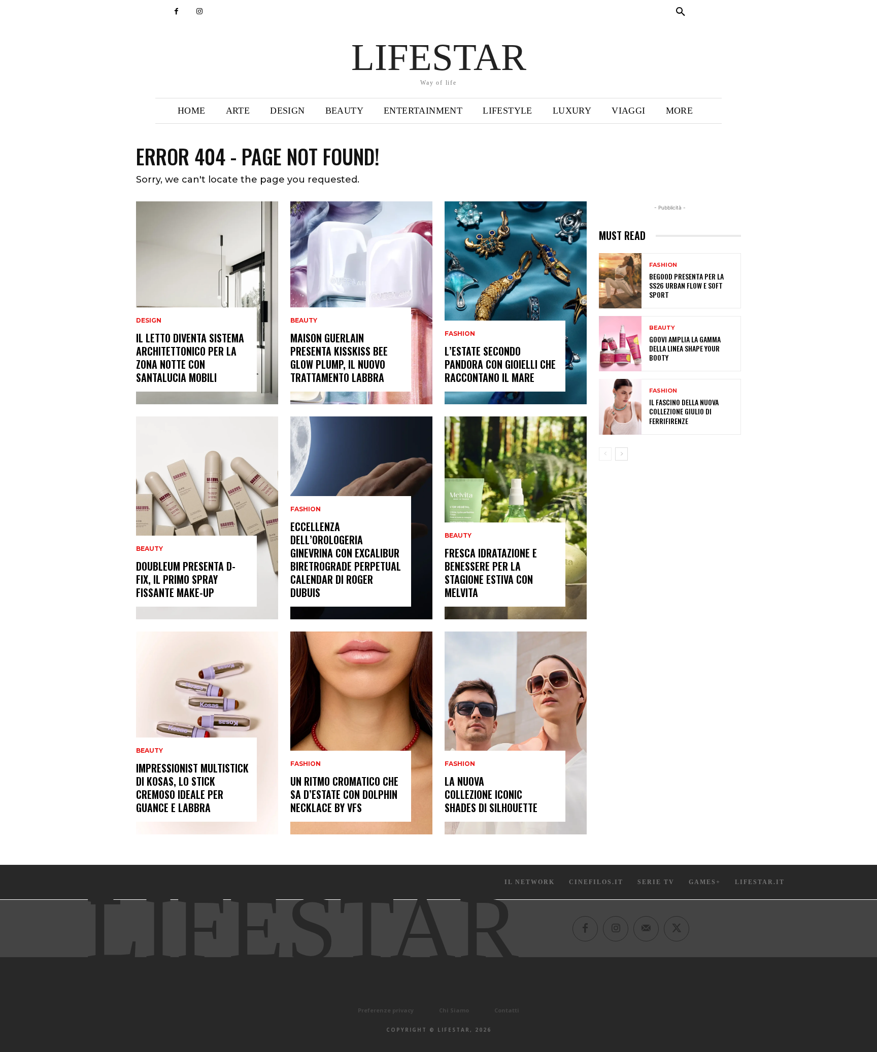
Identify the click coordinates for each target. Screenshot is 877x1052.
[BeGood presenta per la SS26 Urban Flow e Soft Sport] (620, 280)
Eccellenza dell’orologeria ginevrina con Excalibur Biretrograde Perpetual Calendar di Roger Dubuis (345, 559)
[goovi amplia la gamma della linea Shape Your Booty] (620, 343)
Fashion (305, 509)
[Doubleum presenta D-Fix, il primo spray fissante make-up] (207, 517)
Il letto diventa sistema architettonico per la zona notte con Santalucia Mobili (190, 357)
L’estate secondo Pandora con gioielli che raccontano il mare (500, 364)
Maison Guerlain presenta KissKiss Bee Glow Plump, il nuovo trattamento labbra (339, 357)
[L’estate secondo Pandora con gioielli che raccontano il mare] (516, 302)
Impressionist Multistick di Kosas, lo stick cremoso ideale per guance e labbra (192, 787)
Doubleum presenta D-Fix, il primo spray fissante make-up (185, 579)
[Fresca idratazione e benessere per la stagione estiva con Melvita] (516, 517)
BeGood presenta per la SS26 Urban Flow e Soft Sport (686, 285)
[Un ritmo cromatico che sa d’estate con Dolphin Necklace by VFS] (361, 733)
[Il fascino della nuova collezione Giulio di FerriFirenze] (620, 406)
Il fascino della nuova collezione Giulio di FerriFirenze (684, 411)
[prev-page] (605, 454)
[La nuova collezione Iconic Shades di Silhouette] (516, 733)
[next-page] (621, 454)
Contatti (506, 1010)
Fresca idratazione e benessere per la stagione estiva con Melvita (491, 572)
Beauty (149, 549)
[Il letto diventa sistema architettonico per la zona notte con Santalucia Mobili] (207, 302)
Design (148, 321)
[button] (680, 12)
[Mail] (646, 928)
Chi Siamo (454, 1010)
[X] (676, 928)
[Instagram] (199, 11)
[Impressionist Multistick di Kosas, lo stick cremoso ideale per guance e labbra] (207, 733)
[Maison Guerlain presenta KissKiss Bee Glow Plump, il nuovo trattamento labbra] (361, 302)
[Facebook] (176, 11)
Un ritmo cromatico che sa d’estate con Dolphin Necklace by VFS (344, 794)
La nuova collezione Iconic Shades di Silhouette (491, 794)
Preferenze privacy (386, 1010)
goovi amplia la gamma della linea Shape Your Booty (685, 348)
